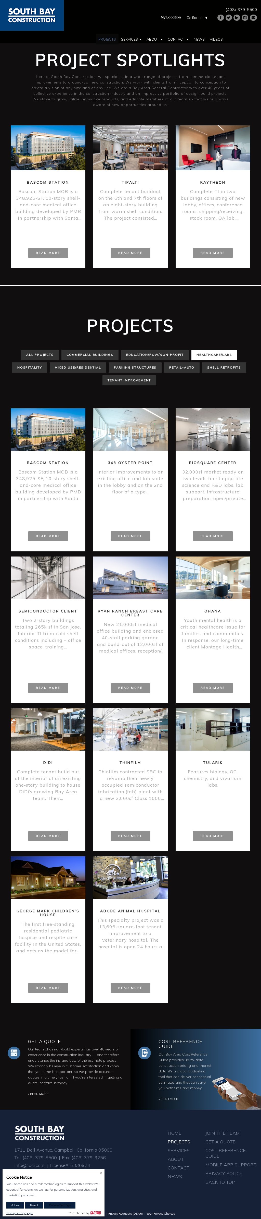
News (199, 39)
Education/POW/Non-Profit (155, 355)
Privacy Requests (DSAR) (125, 1213)
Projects (107, 39)
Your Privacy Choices (161, 1213)
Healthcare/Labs (214, 355)
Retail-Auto (181, 367)
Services (130, 39)
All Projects (40, 355)
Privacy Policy (223, 1173)
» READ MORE (38, 1094)
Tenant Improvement (129, 380)
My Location (171, 17)
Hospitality (29, 367)
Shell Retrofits (224, 367)
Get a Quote (44, 1041)
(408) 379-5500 (241, 9)
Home (174, 1133)
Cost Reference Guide (180, 1043)
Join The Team (222, 1133)
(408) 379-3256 (89, 1158)
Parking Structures (135, 367)
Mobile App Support (230, 1165)
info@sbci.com (29, 1165)
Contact (177, 39)
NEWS (175, 1176)
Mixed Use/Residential (78, 367)
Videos (216, 39)
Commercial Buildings (90, 355)
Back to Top (220, 1182)
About (153, 39)
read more (48, 253)
